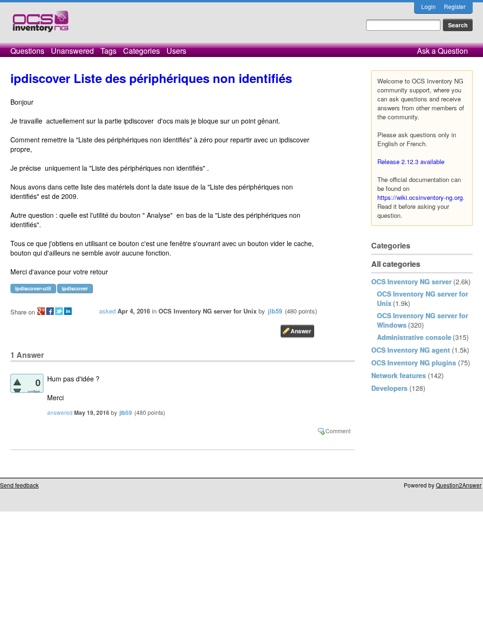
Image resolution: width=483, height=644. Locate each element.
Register (455, 6)
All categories (395, 263)
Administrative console (414, 337)
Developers (389, 388)
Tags (108, 50)
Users (176, 50)
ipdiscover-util (33, 288)
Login (428, 6)
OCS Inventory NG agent (410, 350)
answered (60, 412)
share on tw (59, 311)
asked (107, 310)
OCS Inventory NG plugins (413, 362)
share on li (68, 311)
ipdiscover (75, 288)
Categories (141, 50)
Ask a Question (442, 50)
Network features (398, 375)
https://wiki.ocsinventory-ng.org (420, 197)
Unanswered (72, 50)
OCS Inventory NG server (411, 281)
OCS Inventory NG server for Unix (207, 310)
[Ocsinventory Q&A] (40, 25)
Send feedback (19, 485)
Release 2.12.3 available (410, 161)
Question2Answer (459, 485)
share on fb (50, 311)
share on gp (41, 311)
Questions (27, 50)
